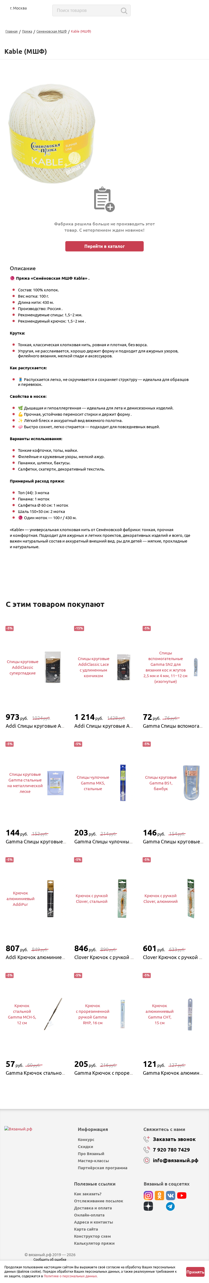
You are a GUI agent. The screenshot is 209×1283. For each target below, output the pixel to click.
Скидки (85, 1146)
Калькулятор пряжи (94, 1243)
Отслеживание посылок (98, 1201)
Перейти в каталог (104, 246)
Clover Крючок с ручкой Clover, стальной (121, 957)
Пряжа (27, 31)
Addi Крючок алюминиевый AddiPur (48, 957)
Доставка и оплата (93, 1208)
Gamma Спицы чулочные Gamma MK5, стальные (129, 841)
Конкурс (86, 1139)
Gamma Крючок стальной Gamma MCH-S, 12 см (59, 1073)
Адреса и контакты (93, 1222)
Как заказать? (88, 1193)
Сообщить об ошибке (49, 1259)
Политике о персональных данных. (71, 1276)
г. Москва (18, 8)
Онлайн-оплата (89, 1215)
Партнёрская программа (102, 1167)
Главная (11, 31)
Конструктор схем (92, 1236)
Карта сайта (86, 1229)
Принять (195, 1271)
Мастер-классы (93, 1160)
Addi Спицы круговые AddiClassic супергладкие (61, 726)
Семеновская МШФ (51, 31)
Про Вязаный (91, 1153)
